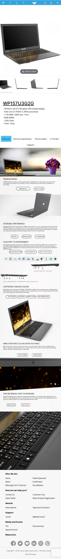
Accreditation (38, 485)
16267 (8, 516)
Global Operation (39, 478)
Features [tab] (6, 138)
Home (7, 478)
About (7, 481)
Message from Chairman (15, 485)
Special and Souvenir (41, 507)
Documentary (38, 526)
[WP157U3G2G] (21, 84)
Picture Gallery (41, 138)
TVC (7, 526)
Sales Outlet (10, 498)
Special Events (11, 529)
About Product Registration (44, 498)
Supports (30, 144)
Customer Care (39, 494)
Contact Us (10, 494)
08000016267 (39, 516)
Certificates (37, 481)
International (10, 507)
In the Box (54, 138)
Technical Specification (22, 138)
